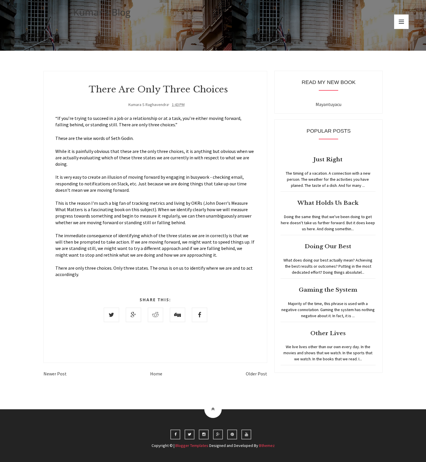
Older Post (256, 374)
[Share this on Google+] (133, 315)
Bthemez (267, 445)
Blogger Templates (191, 445)
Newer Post (55, 374)
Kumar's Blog (102, 12)
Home (156, 374)
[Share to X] (111, 315)
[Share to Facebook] (199, 315)
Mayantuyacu (328, 104)
